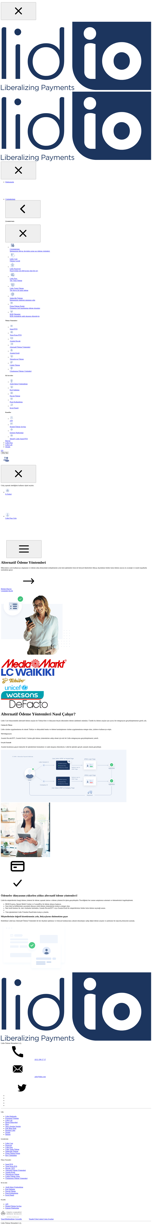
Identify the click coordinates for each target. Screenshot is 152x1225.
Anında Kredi (10, 1172)
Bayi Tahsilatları (11, 1155)
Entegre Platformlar (12, 1208)
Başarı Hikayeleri (11, 1122)
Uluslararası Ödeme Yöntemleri (16, 1178)
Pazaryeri (8, 1145)
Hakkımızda (9, 182)
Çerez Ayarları (49, 1219)
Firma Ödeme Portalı (12, 1153)
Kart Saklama (10, 1189)
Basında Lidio (10, 1130)
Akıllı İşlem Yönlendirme (14, 1187)
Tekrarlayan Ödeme (12, 1174)
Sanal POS (9, 1164)
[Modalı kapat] (18, 11)
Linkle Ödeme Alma (12, 1176)
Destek (7, 447)
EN (2, 451)
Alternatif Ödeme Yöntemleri (15, 1170)
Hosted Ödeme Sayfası (13, 1206)
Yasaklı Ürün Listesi (36, 1219)
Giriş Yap (5, 453)
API (6, 1204)
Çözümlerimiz (10, 199)
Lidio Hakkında (10, 1116)
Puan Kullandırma (11, 1193)
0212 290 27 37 (40, 1059)
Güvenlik (18, 1219)
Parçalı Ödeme (10, 1191)
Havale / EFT (10, 1168)
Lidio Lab (8, 445)
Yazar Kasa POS (11, 1166)
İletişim (7, 1134)
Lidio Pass (9, 443)
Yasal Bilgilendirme (8, 1219)
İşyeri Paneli (9, 1195)
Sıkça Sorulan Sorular (13, 1126)
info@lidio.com (40, 1077)
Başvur (7, 441)
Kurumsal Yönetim (12, 1118)
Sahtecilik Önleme (11, 1151)
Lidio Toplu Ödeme (12, 1149)
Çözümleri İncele (7, 591)
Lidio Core (9, 1143)
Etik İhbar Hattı (10, 1128)
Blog (7, 1124)
